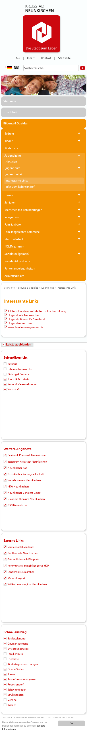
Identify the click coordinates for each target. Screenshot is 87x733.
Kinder (8, 141)
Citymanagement (18, 643)
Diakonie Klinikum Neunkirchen (26, 499)
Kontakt (46, 58)
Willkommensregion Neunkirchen (27, 584)
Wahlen (12, 705)
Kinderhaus (11, 148)
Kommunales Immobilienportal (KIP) (29, 565)
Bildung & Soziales (15, 123)
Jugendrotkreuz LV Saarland (26, 319)
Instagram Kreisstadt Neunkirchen (27, 461)
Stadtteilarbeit (13, 239)
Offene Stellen (16, 669)
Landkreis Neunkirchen (21, 571)
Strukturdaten (16, 694)
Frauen (8, 195)
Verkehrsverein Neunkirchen (24, 480)
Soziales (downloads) (17, 261)
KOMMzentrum (14, 246)
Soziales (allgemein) (16, 254)
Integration (11, 217)
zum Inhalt (10, 112)
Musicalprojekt (16, 578)
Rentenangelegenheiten (19, 268)
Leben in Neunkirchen (20, 369)
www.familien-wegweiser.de (25, 327)
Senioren (9, 202)
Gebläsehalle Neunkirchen (23, 553)
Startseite (64, 58)
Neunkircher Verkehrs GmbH (24, 492)
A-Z (18, 58)
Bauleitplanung (16, 638)
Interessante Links (17, 180)
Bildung (9, 134)
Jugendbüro (13, 168)
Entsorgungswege (18, 648)
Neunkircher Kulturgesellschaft (26, 474)
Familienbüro (12, 224)
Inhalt (31, 58)
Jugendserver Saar (20, 323)
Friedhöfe (13, 659)
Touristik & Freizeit (18, 379)
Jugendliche (12, 156)
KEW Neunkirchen (18, 486)
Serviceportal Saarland (20, 547)
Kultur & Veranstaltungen (22, 384)
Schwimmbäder (17, 689)
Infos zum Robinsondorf (20, 187)
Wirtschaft (14, 389)
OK (71, 723)
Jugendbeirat (14, 174)
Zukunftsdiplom (14, 276)
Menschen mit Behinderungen (23, 210)
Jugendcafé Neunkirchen (24, 315)
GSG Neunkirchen (18, 505)
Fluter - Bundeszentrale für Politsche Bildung (37, 311)
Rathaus (12, 364)
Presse (11, 674)
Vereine (12, 699)
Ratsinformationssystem (21, 679)
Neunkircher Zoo (17, 467)
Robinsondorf (16, 684)
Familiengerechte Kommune (22, 232)
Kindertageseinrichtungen (23, 664)
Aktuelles (11, 162)
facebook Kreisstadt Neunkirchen (27, 455)
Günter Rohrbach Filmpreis (23, 559)
